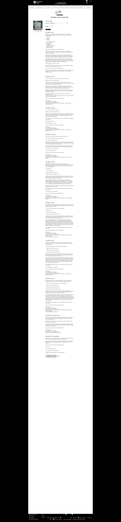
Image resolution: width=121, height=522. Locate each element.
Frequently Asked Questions (33, 519)
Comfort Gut (48, 6)
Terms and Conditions (32, 514)
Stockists (43, 516)
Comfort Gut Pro (56, 6)
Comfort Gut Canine (72, 6)
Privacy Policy (31, 516)
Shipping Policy (31, 517)
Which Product (40, 6)
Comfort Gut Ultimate (64, 6)
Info (42, 514)
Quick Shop (32, 6)
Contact (43, 517)
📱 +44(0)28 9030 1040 (61, 2)
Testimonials (88, 6)
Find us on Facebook (73, 517)
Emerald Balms (80, 6)
